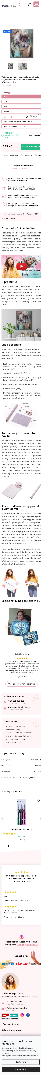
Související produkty (8, 218)
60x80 (5, 106)
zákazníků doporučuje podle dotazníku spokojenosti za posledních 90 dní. (21, 879)
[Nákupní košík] (29, 4)
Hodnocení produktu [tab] (14, 214)
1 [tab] (8, 846)
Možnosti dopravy (13, 730)
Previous (4, 641)
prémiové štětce (21, 187)
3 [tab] (14, 846)
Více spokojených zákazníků (21, 684)
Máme (18, 195)
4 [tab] (17, 846)
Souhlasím (20, 1069)
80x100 (6, 112)
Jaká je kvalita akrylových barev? (19, 736)
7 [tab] (26, 846)
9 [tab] (32, 846)
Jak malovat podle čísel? (16, 726)
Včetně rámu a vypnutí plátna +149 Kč (17, 121)
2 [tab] (11, 846)
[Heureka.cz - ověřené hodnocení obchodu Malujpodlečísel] (6, 167)
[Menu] (36, 4)
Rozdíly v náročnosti (14, 742)
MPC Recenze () (30, 214)
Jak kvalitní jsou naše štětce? (17, 739)
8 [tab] (29, 846)
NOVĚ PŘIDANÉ (36, 760)
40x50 (5, 101)
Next (39, 641)
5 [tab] (20, 846)
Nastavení (20, 1062)
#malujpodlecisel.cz (28, 944)
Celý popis (6, 85)
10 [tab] (35, 846)
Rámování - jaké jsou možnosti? (19, 733)
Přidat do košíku (32, 147)
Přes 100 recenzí (20, 168)
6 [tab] (23, 846)
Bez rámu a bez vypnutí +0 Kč (14, 126)
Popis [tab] (3, 214)
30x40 (5, 96)
